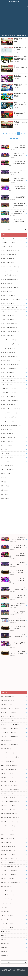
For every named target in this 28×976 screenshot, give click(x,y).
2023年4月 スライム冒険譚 (8, 417)
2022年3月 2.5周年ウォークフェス (10, 360)
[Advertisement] (14, 19)
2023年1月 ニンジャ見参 (8, 396)
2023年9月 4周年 (6, 429)
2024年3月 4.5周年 (6, 441)
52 (21, 133)
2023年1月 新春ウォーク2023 (9, 400)
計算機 (4, 490)
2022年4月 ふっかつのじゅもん (9, 364)
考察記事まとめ (4, 970)
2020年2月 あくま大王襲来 (8, 254)
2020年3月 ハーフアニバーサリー (10, 267)
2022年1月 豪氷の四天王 (8, 352)
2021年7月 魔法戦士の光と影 (9, 327)
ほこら (4, 449)
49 (12, 133)
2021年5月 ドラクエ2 (7, 319)
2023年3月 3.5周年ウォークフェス (10, 408)
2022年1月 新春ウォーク (8, 348)
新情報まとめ (5, 473)
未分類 (3, 477)
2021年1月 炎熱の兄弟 (7, 303)
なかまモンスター (6, 445)
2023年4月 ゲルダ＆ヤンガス (9, 413)
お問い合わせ (23, 970)
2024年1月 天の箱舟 (7, 433)
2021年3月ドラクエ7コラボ (8, 311)
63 (14, 137)
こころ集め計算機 (4, 35)
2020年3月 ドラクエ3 (7, 262)
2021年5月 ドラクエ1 (7, 315)
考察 (3, 481)
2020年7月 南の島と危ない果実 (9, 279)
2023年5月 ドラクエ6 (7, 421)
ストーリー (4, 461)
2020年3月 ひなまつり (7, 258)
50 (15, 133)
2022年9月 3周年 (6, 384)
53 (24, 133)
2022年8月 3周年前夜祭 (7, 380)
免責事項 (9, 970)
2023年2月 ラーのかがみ (8, 404)
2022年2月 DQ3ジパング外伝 (9, 356)
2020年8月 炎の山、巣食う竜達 (9, 287)
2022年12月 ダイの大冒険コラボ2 (10, 344)
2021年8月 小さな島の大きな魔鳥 (10, 331)
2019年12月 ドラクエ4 (7, 238)
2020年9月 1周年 (6, 291)
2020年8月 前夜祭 (6, 283)
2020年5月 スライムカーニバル (9, 271)
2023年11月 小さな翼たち (8, 392)
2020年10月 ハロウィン (7, 242)
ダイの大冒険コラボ (7, 465)
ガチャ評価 (5, 453)
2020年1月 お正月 (6, 246)
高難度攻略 (19, 35)
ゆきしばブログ (14, 1)
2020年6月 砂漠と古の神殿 (8, 275)
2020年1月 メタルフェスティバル (10, 250)
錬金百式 (4, 494)
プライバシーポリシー (16, 970)
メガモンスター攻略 (11, 35)
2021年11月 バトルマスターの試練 (10, 299)
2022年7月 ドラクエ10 (7, 376)
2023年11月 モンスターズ (8, 388)
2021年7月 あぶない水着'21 (8, 323)
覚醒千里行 (24, 35)
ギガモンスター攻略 (7, 457)
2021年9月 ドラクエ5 (7, 335)
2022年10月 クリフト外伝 (8, 340)
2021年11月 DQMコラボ (8, 295)
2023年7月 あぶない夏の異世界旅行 (10, 425)
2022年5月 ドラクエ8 (7, 372)
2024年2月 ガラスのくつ (8, 437)
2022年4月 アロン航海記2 (8, 368)
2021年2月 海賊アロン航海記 (9, 307)
